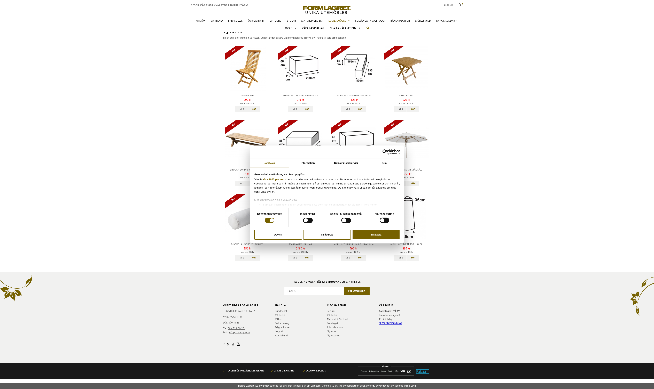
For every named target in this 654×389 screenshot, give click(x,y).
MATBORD (275, 21)
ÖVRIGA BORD (256, 21)
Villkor (278, 319)
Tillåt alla (376, 234)
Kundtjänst (281, 311)
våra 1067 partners (274, 179)
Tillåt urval (327, 234)
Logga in (448, 5)
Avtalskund (281, 336)
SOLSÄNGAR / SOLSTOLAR (370, 21)
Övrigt (289, 28)
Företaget (332, 323)
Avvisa (278, 234)
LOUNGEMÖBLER (338, 21)
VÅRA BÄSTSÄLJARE (313, 28)
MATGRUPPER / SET (312, 21)
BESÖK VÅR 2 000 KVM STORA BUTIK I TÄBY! (219, 5)
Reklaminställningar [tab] (346, 162)
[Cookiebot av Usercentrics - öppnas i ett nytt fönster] (385, 151)
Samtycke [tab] (269, 162)
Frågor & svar (282, 328)
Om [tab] (384, 162)
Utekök (200, 21)
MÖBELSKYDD (423, 21)
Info (241, 109)
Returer (331, 311)
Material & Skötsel (337, 319)
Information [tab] (308, 162)
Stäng (412, 386)
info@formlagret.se (239, 333)
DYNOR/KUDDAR (445, 21)
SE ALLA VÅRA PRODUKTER (345, 28)
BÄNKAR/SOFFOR (400, 21)
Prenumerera (356, 291)
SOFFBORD (217, 21)
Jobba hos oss (335, 328)
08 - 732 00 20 (236, 329)
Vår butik (280, 315)
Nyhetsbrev (333, 336)
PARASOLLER (235, 21)
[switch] (308, 220)
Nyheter (331, 332)
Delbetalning (282, 323)
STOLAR (291, 21)
